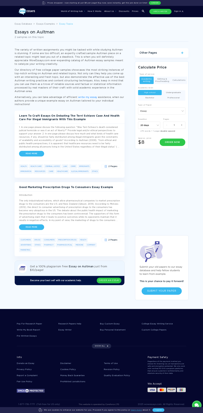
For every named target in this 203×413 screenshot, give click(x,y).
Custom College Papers (154, 330)
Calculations (179, 80)
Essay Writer (65, 330)
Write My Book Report (28, 330)
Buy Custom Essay (110, 324)
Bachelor (149, 98)
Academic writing (146, 80)
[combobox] (161, 111)
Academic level (145, 88)
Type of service (147, 74)
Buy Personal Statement (113, 330)
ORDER (155, 3)
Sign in (178, 11)
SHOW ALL (100, 346)
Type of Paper (145, 105)
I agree (158, 410)
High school (150, 92)
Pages (166, 119)
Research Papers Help (69, 324)
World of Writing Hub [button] (72, 11)
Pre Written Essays (27, 336)
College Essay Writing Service (157, 324)
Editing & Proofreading (162, 80)
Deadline (142, 119)
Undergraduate (173, 92)
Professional (173, 98)
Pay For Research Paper (29, 324)
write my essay (87, 97)
